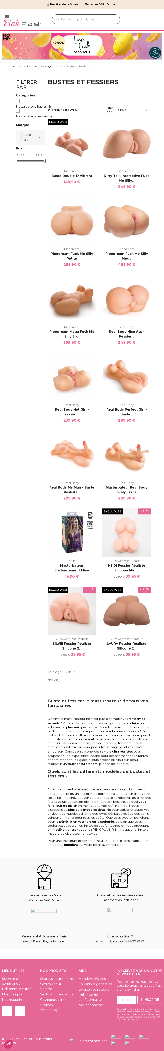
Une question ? (120, 936)
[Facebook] (7, 1011)
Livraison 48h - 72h (44, 895)
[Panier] (156, 19)
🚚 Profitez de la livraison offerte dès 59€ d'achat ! (81, 4)
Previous (8, 46)
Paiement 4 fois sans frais (44, 936)
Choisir (133, 110)
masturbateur (74, 719)
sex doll (127, 789)
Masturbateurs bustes (33, 106)
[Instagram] (20, 1011)
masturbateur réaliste (97, 789)
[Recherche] (112, 19)
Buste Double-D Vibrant (71, 176)
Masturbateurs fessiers (34, 116)
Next (156, 46)
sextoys (105, 751)
